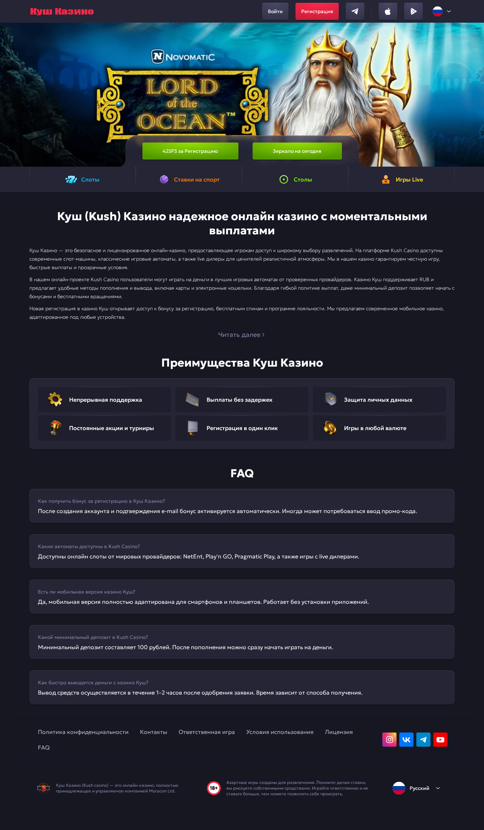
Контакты (153, 731)
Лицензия (339, 731)
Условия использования (280, 731)
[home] (62, 11)
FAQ (44, 747)
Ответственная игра (207, 731)
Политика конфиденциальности (83, 731)
